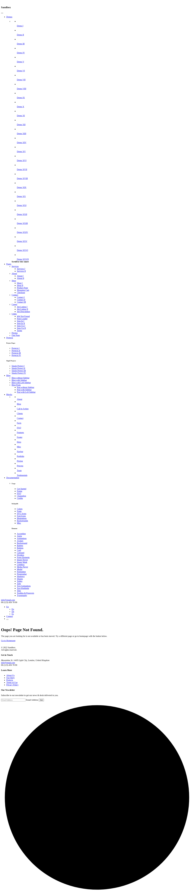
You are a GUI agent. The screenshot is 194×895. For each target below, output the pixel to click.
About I (20, 276)
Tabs (19, 583)
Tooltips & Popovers (25, 593)
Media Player (22, 567)
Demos (9, 17)
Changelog (21, 496)
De (13, 611)
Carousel (20, 553)
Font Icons (21, 516)
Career (14, 304)
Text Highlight (23, 588)
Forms (19, 491)
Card (19, 550)
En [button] (7, 607)
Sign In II (21, 323)
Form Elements (23, 557)
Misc (19, 523)
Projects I (15, 348)
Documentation (12, 478)
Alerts (19, 536)
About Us (10, 675)
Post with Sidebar (24, 390)
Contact (15, 295)
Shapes (20, 579)
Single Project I (18, 366)
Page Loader (22, 319)
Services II (21, 271)
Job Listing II (22, 309)
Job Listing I (22, 307)
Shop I (19, 283)
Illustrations (22, 518)
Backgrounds (22, 521)
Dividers (20, 555)
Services (15, 266)
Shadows (21, 576)
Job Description (23, 311)
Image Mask (22, 562)
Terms (19, 330)
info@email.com (8, 600)
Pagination (21, 572)
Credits (20, 498)
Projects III (16, 353)
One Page (16, 335)
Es (13, 614)
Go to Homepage (8, 640)
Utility (14, 314)
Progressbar (22, 574)
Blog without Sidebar (20, 378)
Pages (8, 264)
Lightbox (21, 564)
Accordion (21, 534)
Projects (9, 338)
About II (20, 278)
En (13, 609)
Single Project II (18, 368)
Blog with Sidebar (19, 380)
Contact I (21, 297)
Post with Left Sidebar (26, 392)
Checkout (21, 292)
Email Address (32, 700)
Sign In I (20, 321)
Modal (19, 569)
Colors (19, 509)
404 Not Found (23, 316)
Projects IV (16, 355)
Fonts (19, 511)
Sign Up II (21, 328)
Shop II (20, 285)
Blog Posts (16, 385)
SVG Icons (21, 513)
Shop (14, 281)
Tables (19, 581)
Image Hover (22, 560)
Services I (21, 269)
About (14, 273)
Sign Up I (21, 326)
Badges (20, 545)
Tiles (19, 591)
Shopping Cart (23, 290)
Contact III (21, 302)
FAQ (19, 493)
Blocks (9, 394)
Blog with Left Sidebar (21, 382)
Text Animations (24, 586)
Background (22, 543)
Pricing (15, 333)
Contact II (21, 300)
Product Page (22, 288)
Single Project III (19, 371)
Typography (22, 595)
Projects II (16, 351)
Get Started (21, 489)
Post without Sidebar (25, 387)
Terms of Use (12, 682)
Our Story (10, 678)
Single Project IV (19, 373)
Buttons (20, 548)
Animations (22, 538)
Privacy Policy (12, 685)
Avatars (20, 541)
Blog (8, 375)
